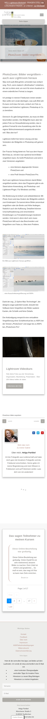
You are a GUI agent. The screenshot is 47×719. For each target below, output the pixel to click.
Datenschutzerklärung (23, 651)
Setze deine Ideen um (16, 51)
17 (29, 601)
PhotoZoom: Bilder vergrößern (24, 54)
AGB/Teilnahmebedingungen (23, 645)
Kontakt (23, 634)
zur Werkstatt (39, 6)
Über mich (23, 640)
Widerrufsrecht (23, 648)
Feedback (23, 637)
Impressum (24, 642)
